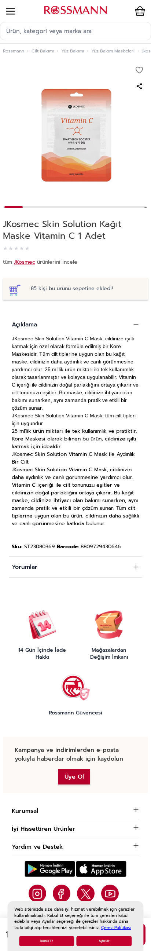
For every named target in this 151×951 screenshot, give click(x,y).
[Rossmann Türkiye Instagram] (37, 893)
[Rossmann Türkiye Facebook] (61, 893)
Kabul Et (46, 941)
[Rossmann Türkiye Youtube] (110, 893)
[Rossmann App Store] (101, 869)
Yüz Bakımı (72, 51)
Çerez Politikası (116, 928)
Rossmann (13, 51)
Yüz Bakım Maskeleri (113, 51)
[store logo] (75, 10)
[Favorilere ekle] (139, 70)
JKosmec (24, 262)
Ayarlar (104, 941)
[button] (138, 11)
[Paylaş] (139, 86)
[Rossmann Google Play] (50, 869)
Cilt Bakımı (43, 51)
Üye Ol (74, 776)
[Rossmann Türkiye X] (86, 893)
